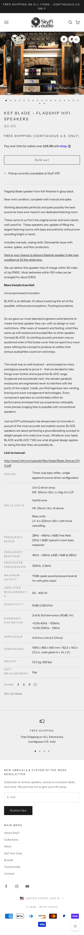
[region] (42, 731)
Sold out (42, 159)
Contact (9, 873)
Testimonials (12, 867)
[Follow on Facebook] (6, 886)
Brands (8, 860)
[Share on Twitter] (23, 684)
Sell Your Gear (13, 853)
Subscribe (18, 810)
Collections (11, 839)
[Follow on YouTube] (27, 886)
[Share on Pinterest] (29, 684)
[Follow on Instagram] (17, 886)
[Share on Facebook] (18, 684)
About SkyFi (12, 833)
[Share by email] (35, 684)
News (7, 846)
